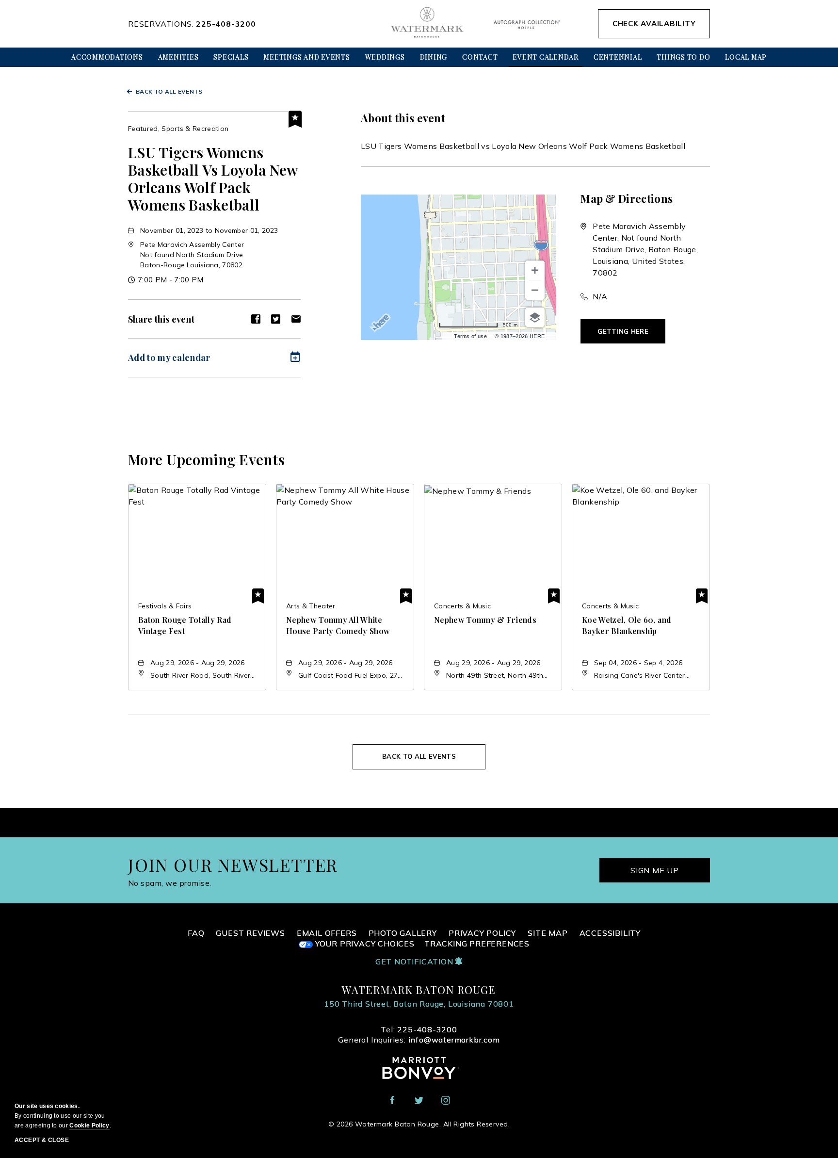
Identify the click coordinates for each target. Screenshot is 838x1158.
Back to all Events (169, 91)
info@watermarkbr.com (454, 1039)
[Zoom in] (535, 270)
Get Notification (415, 961)
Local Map (746, 57)
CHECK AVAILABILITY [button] (654, 23)
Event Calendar (546, 57)
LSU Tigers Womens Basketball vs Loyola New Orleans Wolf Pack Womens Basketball (213, 178)
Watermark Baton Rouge (419, 989)
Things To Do (683, 57)
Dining (434, 57)
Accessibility (610, 933)
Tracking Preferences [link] (477, 943)
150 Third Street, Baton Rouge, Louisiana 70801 (419, 1004)
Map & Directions (626, 198)
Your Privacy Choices (364, 943)
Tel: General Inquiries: (419, 1034)
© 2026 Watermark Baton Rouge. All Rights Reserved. (419, 1124)
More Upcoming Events (206, 459)
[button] (192, 254)
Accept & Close (42, 1140)
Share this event (161, 319)
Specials (230, 57)
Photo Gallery (403, 933)
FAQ (196, 933)
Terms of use (470, 336)
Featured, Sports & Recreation (178, 128)
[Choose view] (535, 317)
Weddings (385, 57)
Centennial (618, 57)
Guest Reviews (250, 933)
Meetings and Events (306, 57)
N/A (600, 296)
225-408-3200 (226, 24)
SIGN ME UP (654, 870)
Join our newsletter (233, 864)
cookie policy (89, 1125)
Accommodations (107, 57)
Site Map (547, 933)
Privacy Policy (482, 933)
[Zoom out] (535, 290)
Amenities (178, 57)
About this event (403, 118)
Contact (480, 57)
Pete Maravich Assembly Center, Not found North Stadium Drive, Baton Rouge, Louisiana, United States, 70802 (645, 249)
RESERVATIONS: (192, 24)
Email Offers (327, 933)
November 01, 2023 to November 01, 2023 (209, 230)
